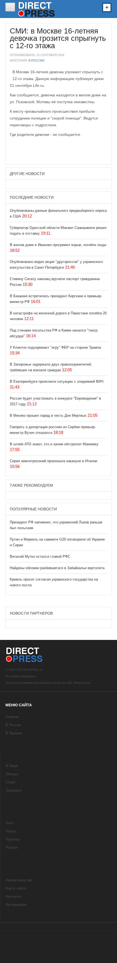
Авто (10, 823)
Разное (11, 847)
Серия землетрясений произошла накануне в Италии (53, 461)
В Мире (12, 766)
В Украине (13, 733)
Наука (11, 831)
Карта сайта (16, 888)
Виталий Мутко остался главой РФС (40, 556)
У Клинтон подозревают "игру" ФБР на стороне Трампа (55, 347)
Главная (12, 717)
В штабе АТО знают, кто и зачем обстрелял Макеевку (54, 444)
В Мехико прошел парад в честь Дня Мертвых (49, 415)
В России (36, 60)
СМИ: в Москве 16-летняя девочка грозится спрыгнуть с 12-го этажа (58, 38)
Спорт (11, 782)
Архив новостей (19, 880)
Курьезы (13, 839)
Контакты (13, 896)
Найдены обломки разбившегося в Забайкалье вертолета (57, 568)
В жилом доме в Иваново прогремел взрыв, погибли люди (58, 245)
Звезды (12, 774)
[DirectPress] (36, 9)
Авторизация (16, 905)
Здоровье (13, 790)
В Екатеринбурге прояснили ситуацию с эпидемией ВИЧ (56, 381)
